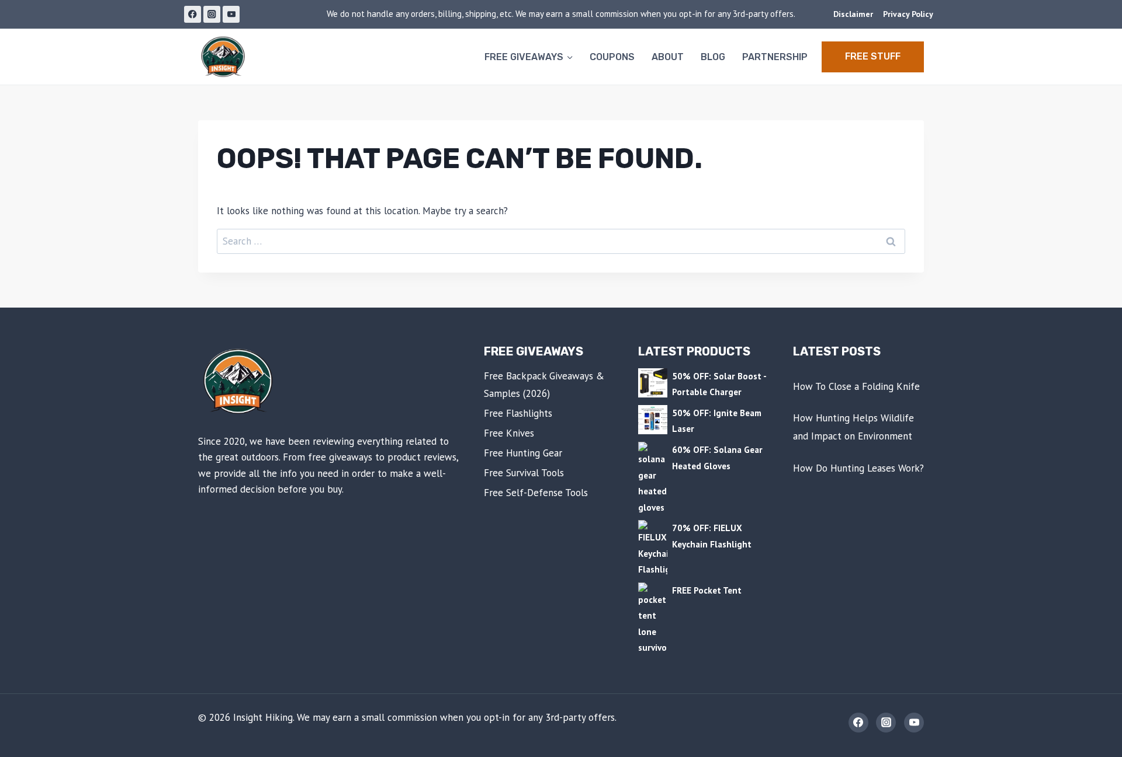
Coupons (612, 56)
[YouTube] (231, 14)
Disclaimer (853, 14)
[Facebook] (192, 14)
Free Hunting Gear (523, 452)
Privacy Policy (908, 14)
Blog (713, 56)
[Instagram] (211, 14)
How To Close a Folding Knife (856, 386)
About (668, 56)
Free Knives (509, 433)
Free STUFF (873, 56)
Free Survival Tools (524, 472)
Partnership (775, 56)
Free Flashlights (518, 413)
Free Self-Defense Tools (536, 492)
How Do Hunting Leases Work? (858, 468)
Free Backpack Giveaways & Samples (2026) (544, 384)
